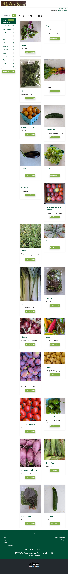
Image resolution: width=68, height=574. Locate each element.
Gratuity (24, 188)
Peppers (49, 337)
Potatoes (49, 367)
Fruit (4, 36)
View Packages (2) (54, 91)
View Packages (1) (30, 52)
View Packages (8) (30, 134)
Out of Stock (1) (54, 470)
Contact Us (6, 542)
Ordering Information (59, 537)
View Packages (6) (54, 305)
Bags (48, 25)
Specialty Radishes (29, 470)
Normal (11, 20)
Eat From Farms (62, 10)
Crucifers (5, 46)
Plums (23, 383)
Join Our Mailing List (8, 71)
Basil (23, 91)
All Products (6, 25)
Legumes (5, 56)
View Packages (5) (54, 216)
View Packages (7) (30, 259)
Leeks (23, 304)
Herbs (4, 39)
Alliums (5, 43)
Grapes (48, 168)
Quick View (6, 22)
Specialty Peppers (53, 417)
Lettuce (49, 298)
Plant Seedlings (7, 29)
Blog (4, 540)
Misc (4, 67)
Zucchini (49, 516)
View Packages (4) (30, 98)
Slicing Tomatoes (28, 424)
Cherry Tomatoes (28, 127)
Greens (4, 53)
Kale (47, 240)
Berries (4, 32)
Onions (24, 337)
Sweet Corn (50, 463)
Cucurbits (5, 49)
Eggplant (25, 168)
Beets (48, 84)
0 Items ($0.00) (63, 8)
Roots (4, 63)
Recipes (63, 540)
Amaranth (25, 45)
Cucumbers (50, 130)
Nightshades (6, 60)
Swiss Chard (26, 516)
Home (4, 537)
